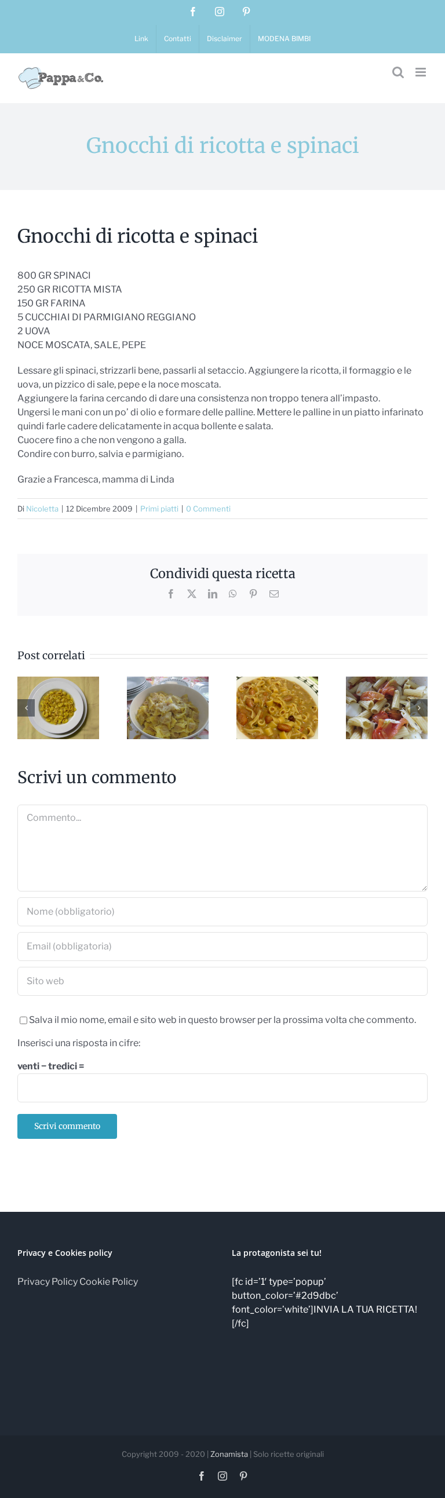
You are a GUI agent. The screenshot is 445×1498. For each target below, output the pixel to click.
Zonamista (229, 1454)
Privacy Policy (47, 1281)
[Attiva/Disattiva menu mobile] (421, 72)
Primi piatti (159, 508)
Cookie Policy (108, 1281)
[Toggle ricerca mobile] (398, 72)
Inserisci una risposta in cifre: (78, 1042)
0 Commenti (208, 508)
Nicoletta (42, 508)
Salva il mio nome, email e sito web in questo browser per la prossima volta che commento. (222, 1019)
